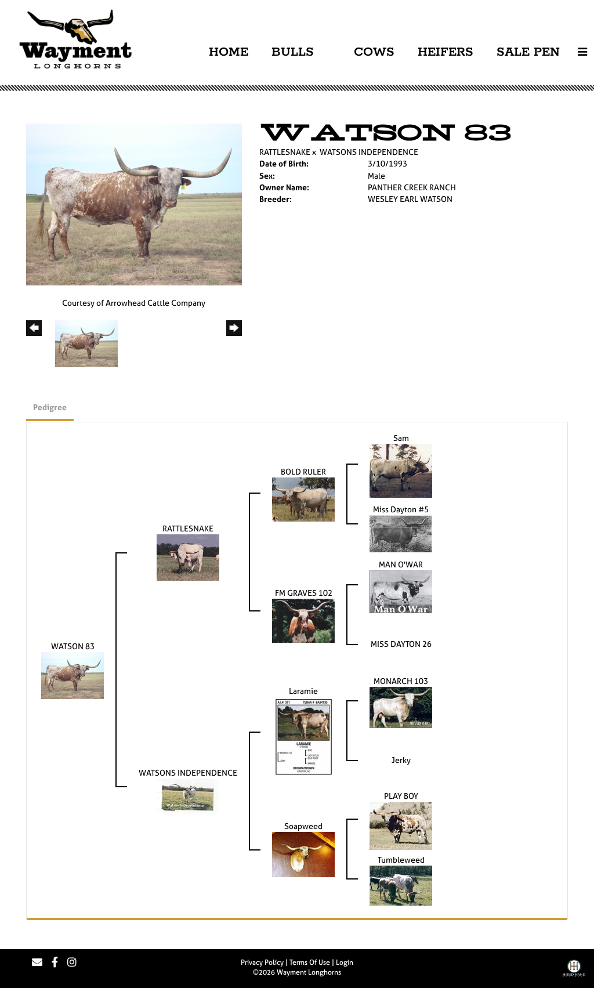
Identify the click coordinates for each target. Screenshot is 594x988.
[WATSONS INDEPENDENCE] (188, 795)
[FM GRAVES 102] (303, 619)
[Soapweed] (303, 853)
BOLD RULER (303, 471)
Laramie (303, 690)
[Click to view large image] (134, 203)
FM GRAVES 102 (303, 592)
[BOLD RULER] (303, 498)
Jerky (401, 759)
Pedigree (50, 406)
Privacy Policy (262, 962)
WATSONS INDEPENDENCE (369, 151)
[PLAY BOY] (401, 824)
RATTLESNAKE (284, 151)
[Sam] (401, 469)
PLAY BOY (401, 795)
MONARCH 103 (401, 680)
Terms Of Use (309, 962)
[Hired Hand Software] (574, 972)
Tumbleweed (401, 859)
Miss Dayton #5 (401, 509)
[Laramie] (303, 735)
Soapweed (303, 825)
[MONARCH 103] (401, 706)
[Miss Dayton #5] (401, 532)
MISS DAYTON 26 (401, 643)
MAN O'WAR (401, 564)
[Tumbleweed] (401, 884)
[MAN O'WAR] (401, 590)
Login (344, 962)
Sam (401, 437)
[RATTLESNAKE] (188, 556)
